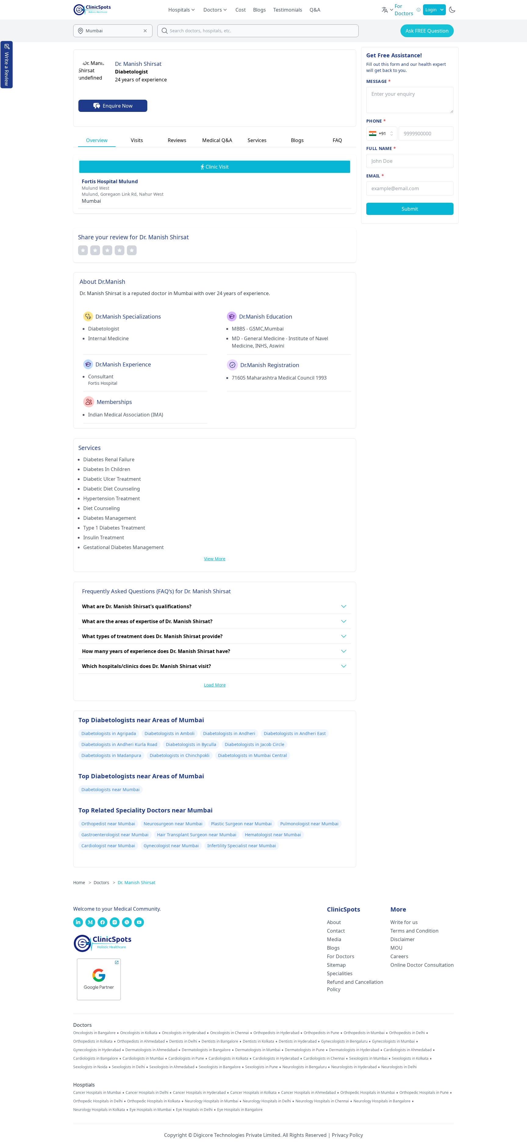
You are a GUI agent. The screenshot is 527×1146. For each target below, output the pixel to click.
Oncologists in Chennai (229, 1032)
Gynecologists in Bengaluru (344, 1041)
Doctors (104, 882)
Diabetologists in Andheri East (295, 733)
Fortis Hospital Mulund (110, 181)
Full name (381, 148)
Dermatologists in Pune (304, 1050)
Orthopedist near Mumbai (108, 823)
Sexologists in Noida (90, 1067)
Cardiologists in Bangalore (95, 1058)
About (334, 922)
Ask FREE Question (427, 30)
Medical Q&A (217, 140)
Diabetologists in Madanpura (111, 755)
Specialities (340, 973)
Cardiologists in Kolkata (228, 1058)
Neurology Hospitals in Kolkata (99, 1109)
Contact (336, 930)
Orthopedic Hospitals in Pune (424, 1092)
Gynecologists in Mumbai (393, 1041)
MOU (396, 947)
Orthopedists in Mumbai (364, 1032)
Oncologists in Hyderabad (184, 1032)
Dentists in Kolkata (258, 1041)
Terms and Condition (414, 930)
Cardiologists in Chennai (324, 1058)
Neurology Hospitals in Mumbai (211, 1101)
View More (214, 559)
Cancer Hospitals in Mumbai (97, 1092)
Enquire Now (118, 105)
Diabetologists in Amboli (170, 733)
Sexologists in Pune (261, 1067)
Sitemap (336, 965)
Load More (215, 685)
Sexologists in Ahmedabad (171, 1067)
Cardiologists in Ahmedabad (408, 1050)
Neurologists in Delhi (399, 1067)
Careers (399, 956)
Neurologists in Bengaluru (304, 1067)
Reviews (177, 140)
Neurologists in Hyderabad (354, 1067)
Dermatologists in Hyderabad (354, 1050)
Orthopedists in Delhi (407, 1032)
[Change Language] (388, 9)
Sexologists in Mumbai (368, 1058)
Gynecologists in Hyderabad (97, 1050)
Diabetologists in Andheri (229, 733)
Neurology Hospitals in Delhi (267, 1101)
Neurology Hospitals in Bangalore (381, 1101)
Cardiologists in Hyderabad (276, 1058)
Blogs (259, 9)
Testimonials (287, 9)
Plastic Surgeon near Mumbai (241, 823)
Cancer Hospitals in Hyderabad (199, 1092)
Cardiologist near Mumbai (108, 845)
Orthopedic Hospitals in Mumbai (367, 1092)
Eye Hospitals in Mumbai (150, 1109)
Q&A (315, 9)
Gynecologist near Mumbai (171, 845)
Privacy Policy (347, 1135)
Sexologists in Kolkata (410, 1058)
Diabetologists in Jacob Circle (254, 744)
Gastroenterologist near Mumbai (115, 834)
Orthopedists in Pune (321, 1032)
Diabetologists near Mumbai (110, 789)
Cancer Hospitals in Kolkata (253, 1092)
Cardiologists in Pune (186, 1058)
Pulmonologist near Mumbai (309, 823)
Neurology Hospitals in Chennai (322, 1101)
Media (334, 939)
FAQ (337, 140)
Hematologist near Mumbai (273, 834)
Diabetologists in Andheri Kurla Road (119, 744)
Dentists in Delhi (183, 1041)
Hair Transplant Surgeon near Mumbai (196, 834)
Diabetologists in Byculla (191, 744)
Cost (240, 9)
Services (257, 140)
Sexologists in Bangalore (220, 1067)
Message (378, 81)
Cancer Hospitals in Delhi (147, 1092)
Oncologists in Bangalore (94, 1032)
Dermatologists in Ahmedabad (151, 1050)
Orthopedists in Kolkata (93, 1041)
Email (375, 176)
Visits (137, 140)
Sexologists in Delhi (128, 1067)
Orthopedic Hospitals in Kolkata (153, 1101)
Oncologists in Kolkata (138, 1032)
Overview (97, 140)
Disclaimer (402, 939)
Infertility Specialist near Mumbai (241, 845)
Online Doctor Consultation (422, 965)
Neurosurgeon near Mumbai (173, 823)
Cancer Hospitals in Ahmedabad (308, 1092)
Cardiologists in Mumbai (143, 1058)
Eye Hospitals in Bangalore (240, 1109)
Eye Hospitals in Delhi (194, 1109)
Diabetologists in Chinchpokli (180, 755)
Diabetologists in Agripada (108, 733)
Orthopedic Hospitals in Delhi (98, 1101)
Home (82, 882)
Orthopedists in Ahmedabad (141, 1041)
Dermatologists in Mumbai (257, 1050)
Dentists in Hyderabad (298, 1041)
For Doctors (340, 956)
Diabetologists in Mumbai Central (252, 755)
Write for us (404, 922)
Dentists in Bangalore (220, 1041)
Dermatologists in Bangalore (206, 1050)
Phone (376, 121)
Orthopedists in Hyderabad (276, 1032)
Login (431, 9)
